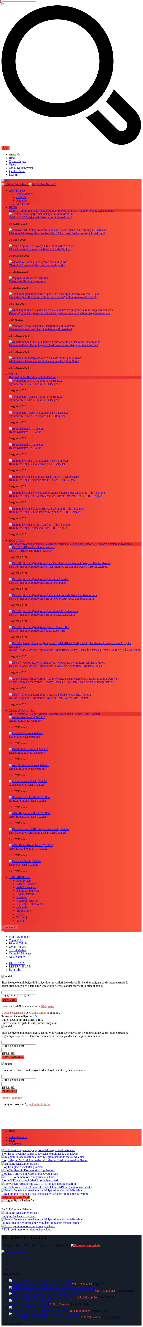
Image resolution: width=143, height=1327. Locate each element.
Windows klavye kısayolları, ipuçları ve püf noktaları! (40, 329)
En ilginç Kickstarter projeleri (25, 1167)
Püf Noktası (70, 210)
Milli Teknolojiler (19, 936)
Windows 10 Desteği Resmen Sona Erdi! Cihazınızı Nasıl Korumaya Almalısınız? (57, 233)
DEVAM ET (9, 999)
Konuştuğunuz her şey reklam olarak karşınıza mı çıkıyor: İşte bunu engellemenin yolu (60, 313)
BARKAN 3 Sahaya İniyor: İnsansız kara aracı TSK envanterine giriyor (51, 1290)
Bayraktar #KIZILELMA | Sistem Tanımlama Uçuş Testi (42, 1297)
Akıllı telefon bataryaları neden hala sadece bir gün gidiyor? (44, 361)
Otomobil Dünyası (20, 953)
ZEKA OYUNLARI (21, 710)
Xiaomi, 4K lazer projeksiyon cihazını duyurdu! (37, 265)
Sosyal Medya (17, 950)
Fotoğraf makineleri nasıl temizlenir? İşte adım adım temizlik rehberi (48, 1193)
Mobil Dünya (48, 210)
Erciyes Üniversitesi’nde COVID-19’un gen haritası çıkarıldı (56, 1187)
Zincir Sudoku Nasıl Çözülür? (26, 784)
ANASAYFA (17, 190)
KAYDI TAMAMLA (13, 1057)
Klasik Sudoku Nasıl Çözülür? (27, 752)
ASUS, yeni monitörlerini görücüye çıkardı (33, 1180)
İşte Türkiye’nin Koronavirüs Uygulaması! (33, 1173)
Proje (59, 210)
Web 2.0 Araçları (26, 883)
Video (12, 164)
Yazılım (108, 210)
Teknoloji (83, 210)
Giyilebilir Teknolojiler (29, 904)
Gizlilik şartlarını (39, 1012)
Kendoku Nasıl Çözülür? (23, 864)
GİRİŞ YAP (9, 1091)
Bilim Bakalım (28, 377)
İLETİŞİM (15, 969)
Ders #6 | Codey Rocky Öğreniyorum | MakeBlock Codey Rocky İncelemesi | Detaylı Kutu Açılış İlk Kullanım (74, 650)
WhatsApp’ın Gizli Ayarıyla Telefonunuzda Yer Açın (40, 249)
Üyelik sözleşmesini (13, 1012)
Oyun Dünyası (17, 161)
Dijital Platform (25, 894)
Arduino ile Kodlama (21, 543)
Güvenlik (21, 907)
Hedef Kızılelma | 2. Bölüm (25, 448)
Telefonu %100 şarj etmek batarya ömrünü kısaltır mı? (40, 217)
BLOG (13, 207)
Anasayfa (15, 1143)
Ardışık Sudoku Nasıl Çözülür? (27, 768)
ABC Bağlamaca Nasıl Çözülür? (28, 816)
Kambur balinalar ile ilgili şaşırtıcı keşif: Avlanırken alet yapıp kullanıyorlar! (53, 345)
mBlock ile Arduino (46, 543)
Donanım (33, 210)
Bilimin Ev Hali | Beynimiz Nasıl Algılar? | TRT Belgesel (42, 480)
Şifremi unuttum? (11, 1097)
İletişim (13, 174)
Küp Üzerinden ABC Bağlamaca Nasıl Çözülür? (37, 832)
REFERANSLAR (20, 966)
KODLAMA (17, 540)
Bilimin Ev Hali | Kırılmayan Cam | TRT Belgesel (38, 527)
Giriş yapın (47, 1006)
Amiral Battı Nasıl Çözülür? (25, 720)
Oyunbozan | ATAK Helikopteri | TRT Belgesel (37, 416)
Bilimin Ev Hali (47, 377)
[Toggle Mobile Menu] (2, 931)
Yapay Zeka (97, 210)
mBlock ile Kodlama (71, 543)
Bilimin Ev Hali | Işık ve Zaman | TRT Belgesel (37, 464)
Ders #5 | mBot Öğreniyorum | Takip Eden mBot (37, 630)
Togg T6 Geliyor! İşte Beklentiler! (29, 1304)
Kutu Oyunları (91, 713)
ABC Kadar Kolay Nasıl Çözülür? (29, 848)
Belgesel (14, 377)
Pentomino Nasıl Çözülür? (24, 736)
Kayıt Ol (21, 200)
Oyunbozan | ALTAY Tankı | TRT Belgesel (34, 400)
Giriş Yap (21, 197)
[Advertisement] (69, 1117)
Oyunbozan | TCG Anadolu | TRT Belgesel (34, 384)
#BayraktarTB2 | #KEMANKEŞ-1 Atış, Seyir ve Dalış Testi (44, 1317)
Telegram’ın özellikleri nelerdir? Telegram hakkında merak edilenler (48, 1160)
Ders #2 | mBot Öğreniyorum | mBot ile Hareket (37, 582)
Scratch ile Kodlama (120, 543)
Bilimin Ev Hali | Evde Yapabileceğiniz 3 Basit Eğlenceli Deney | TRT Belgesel (56, 496)
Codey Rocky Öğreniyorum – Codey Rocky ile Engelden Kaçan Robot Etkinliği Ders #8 (61, 681)
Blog (12, 157)
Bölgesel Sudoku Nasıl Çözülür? (28, 800)
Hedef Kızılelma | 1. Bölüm (25, 432)
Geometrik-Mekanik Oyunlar (65, 713)
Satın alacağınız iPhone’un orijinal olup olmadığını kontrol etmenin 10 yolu (53, 297)
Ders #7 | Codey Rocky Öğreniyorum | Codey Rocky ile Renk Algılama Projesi (55, 665)
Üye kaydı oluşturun (38, 1104)
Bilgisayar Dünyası (27, 890)
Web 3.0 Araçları (26, 887)
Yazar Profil (23, 204)
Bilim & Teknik (18, 210)
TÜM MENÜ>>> (19, 877)
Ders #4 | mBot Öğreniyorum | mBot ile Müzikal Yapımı (42, 614)
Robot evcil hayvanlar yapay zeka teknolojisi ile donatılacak (43, 1153)
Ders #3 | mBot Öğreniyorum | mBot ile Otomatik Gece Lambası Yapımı (51, 598)
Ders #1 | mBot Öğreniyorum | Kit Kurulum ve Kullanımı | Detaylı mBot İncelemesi (58, 566)
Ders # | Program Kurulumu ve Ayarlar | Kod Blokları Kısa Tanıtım (48, 697)
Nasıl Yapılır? (17, 956)
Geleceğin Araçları (27, 900)
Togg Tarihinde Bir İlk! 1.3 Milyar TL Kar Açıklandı (40, 1284)
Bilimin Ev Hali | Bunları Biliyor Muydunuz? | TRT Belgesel (45, 512)
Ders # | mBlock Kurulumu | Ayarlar (30, 550)
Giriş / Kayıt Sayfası (21, 167)
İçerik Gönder (17, 171)
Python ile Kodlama (95, 543)
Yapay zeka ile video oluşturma (27, 281)
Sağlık (20, 914)
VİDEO (13, 374)
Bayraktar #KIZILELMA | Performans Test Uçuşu (39, 1310)
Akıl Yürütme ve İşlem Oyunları (28, 713)
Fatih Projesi (23, 880)
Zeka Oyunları (18, 1137)
